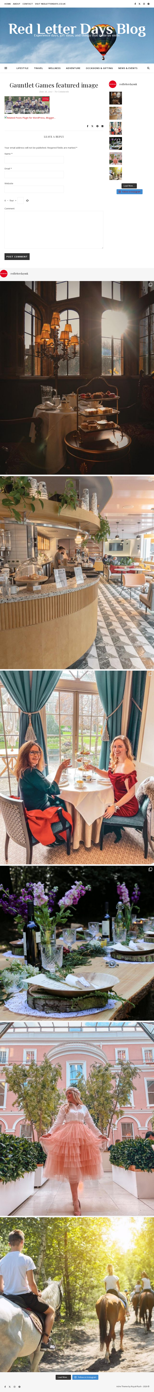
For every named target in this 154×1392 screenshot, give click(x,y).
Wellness (54, 68)
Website (9, 183)
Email (8, 168)
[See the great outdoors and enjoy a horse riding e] (115, 173)
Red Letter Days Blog (77, 30)
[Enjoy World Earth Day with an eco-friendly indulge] (115, 143)
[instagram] (144, 3)
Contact (28, 3)
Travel (38, 68)
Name (8, 153)
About (16, 3)
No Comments (61, 91)
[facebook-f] (135, 3)
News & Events (127, 68)
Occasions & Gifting (99, 68)
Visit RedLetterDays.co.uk (50, 3)
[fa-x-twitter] (140, 3)
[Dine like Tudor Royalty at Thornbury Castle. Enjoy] (115, 98)
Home (8, 3)
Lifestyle (23, 68)
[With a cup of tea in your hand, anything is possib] (115, 128)
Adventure (73, 68)
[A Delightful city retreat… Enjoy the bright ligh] (115, 113)
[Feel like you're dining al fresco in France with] (115, 158)
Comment (10, 208)
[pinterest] (148, 3)
